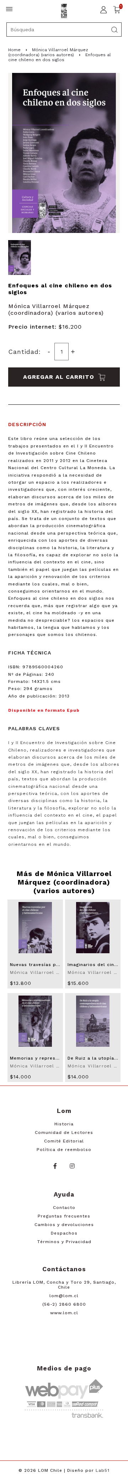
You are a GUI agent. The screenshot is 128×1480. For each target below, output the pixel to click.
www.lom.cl (64, 1312)
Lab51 (103, 1470)
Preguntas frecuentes (64, 1216)
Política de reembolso (64, 1149)
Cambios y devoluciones (64, 1224)
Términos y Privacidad (64, 1241)
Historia (64, 1123)
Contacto (64, 1207)
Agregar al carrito (59, 376)
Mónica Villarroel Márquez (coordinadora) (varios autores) (48, 52)
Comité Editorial (64, 1141)
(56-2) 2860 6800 (64, 1304)
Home (14, 49)
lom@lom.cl (64, 1295)
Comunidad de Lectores (64, 1132)
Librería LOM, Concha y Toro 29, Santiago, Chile (64, 1285)
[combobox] (64, 29)
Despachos (64, 1233)
